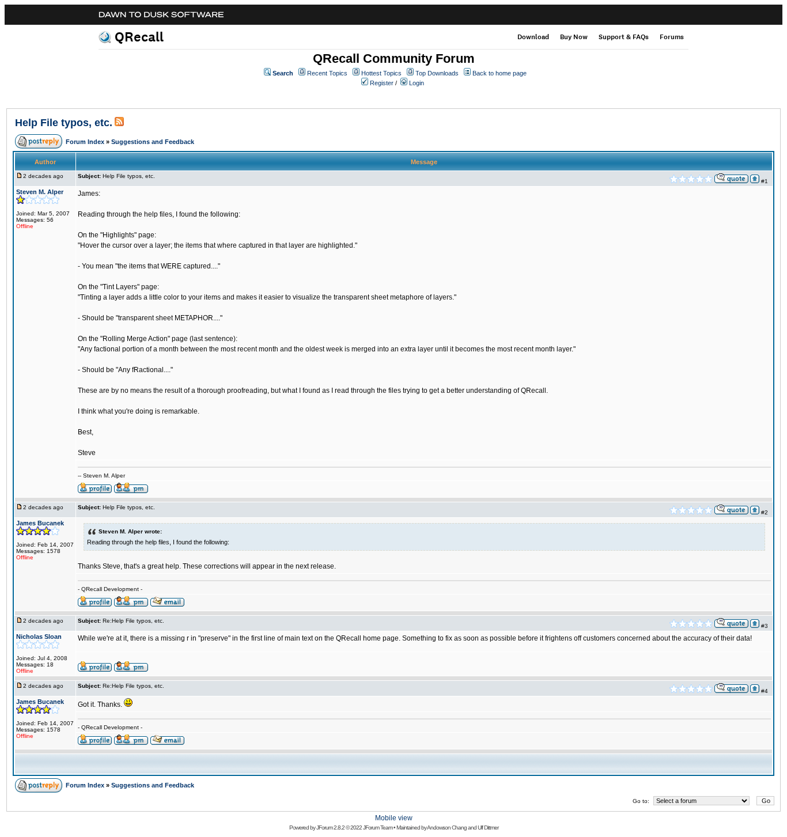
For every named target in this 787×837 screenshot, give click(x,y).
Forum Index (85, 141)
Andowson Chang (447, 827)
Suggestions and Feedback (152, 141)
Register (382, 82)
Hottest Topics (381, 73)
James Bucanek (40, 523)
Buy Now (574, 36)
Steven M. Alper (39, 191)
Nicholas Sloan (39, 636)
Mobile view (394, 818)
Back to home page (499, 73)
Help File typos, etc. (63, 122)
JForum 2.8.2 (330, 827)
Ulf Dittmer (488, 827)
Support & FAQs (624, 36)
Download (533, 36)
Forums (672, 36)
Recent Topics (327, 73)
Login (416, 82)
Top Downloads (437, 73)
